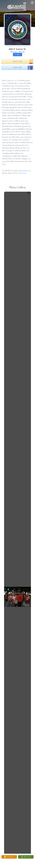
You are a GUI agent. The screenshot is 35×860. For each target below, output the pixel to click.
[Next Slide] (29, 597)
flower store (22, 173)
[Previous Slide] (6, 597)
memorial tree (24, 171)
